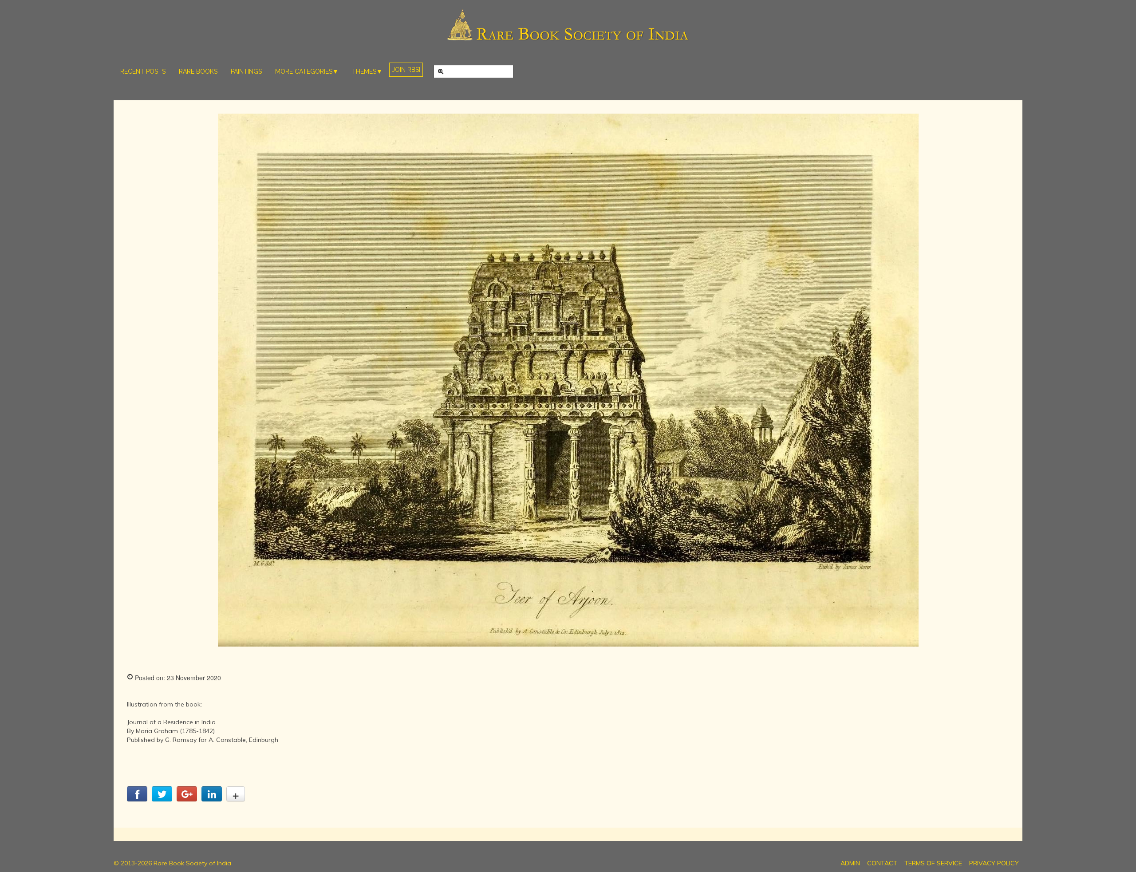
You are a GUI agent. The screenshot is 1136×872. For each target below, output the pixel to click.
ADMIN (850, 863)
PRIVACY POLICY (994, 863)
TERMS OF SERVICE (933, 863)
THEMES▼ (367, 71)
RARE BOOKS (198, 71)
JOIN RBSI (406, 69)
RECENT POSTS (143, 71)
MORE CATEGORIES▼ (307, 71)
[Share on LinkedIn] (211, 798)
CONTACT (882, 863)
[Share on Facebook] (137, 798)
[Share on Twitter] (162, 798)
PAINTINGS (246, 71)
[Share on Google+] (187, 798)
